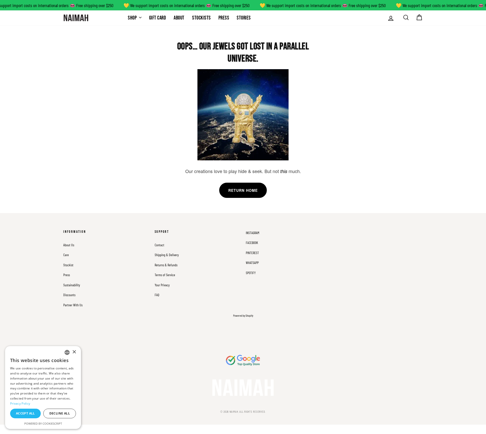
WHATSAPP (252, 262)
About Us (68, 245)
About (179, 18)
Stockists (201, 18)
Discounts (69, 295)
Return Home (243, 190)
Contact (159, 245)
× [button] (74, 352)
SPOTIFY (251, 273)
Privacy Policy (20, 403)
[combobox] (67, 352)
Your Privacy (162, 285)
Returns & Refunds (166, 265)
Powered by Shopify (243, 315)
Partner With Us (73, 305)
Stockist (68, 265)
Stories (244, 18)
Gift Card (157, 18)
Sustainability (71, 285)
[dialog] (43, 387)
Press (223, 18)
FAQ (157, 295)
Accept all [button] (25, 413)
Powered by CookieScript (43, 423)
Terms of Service (165, 275)
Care (66, 255)
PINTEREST (252, 253)
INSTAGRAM (252, 233)
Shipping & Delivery (167, 255)
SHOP (133, 18)
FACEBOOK (252, 242)
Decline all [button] (59, 413)
